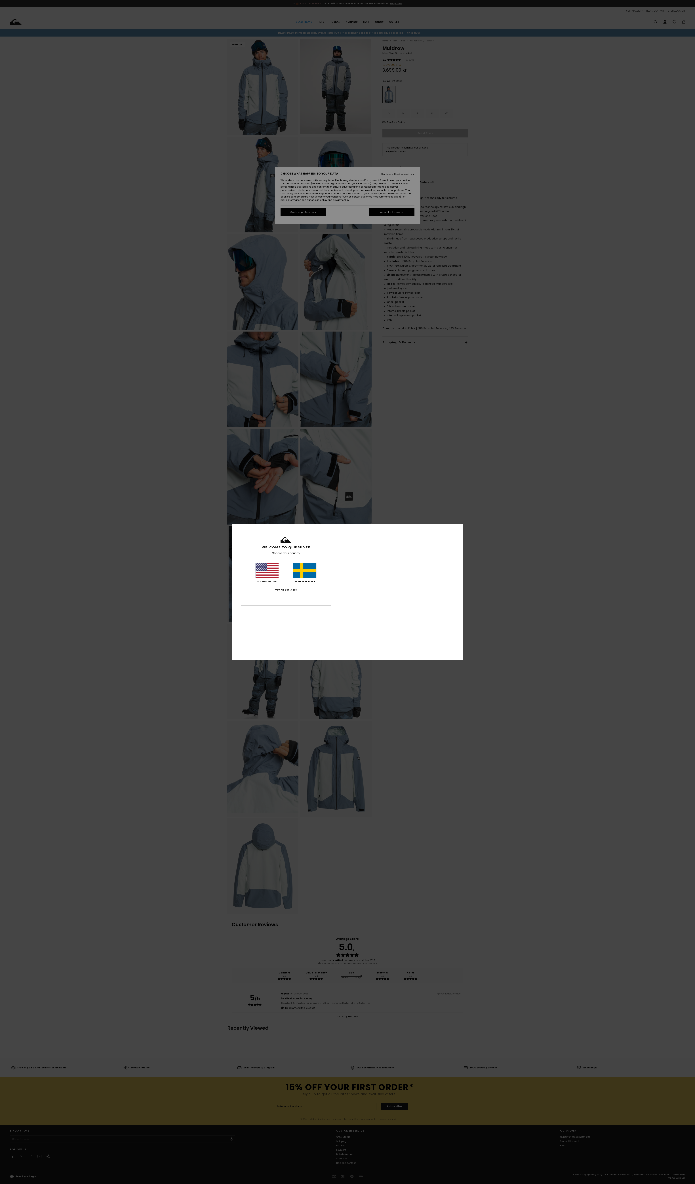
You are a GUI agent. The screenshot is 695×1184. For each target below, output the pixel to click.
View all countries (286, 589)
